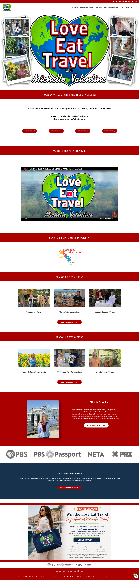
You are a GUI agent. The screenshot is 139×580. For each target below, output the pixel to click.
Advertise (118, 576)
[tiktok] (78, 571)
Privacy (103, 576)
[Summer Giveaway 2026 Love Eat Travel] (69, 505)
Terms (107, 576)
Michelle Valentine (36, 576)
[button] (134, 7)
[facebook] (64, 571)
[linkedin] (75, 571)
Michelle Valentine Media (94, 576)
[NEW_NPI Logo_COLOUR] (69, 248)
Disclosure (112, 576)
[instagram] (68, 571)
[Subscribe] (60, 571)
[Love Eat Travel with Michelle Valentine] (69, 13)
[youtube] (82, 571)
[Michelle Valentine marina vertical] (43, 401)
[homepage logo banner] (69, 562)
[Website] (57, 571)
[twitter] (71, 571)
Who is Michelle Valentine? (70, 576)
